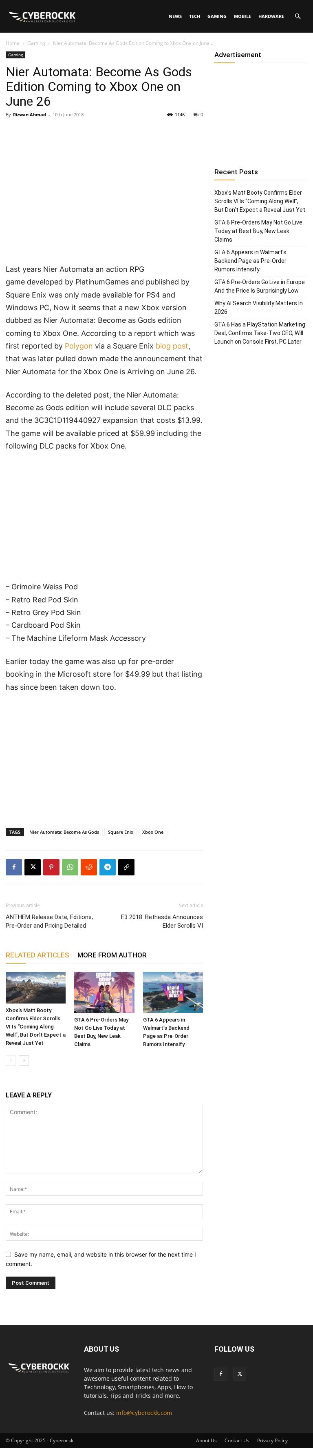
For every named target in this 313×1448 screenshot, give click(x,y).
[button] (297, 16)
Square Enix (120, 832)
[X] (32, 867)
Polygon (79, 346)
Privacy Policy (272, 1440)
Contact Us (237, 1440)
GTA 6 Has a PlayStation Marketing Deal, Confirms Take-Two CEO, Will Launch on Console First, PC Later (259, 333)
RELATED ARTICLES (37, 955)
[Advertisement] (104, 202)
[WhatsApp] (70, 867)
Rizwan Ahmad (29, 114)
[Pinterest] (51, 867)
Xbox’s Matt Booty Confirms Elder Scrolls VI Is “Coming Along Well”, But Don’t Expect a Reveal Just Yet (36, 1026)
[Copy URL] (126, 867)
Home (13, 43)
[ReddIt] (89, 867)
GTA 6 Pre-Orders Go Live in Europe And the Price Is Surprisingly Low (259, 286)
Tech (194, 16)
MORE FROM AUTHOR (112, 955)
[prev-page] (11, 1060)
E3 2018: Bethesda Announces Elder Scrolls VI (162, 921)
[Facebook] (14, 867)
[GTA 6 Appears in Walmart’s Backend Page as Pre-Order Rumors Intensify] (173, 992)
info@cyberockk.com (144, 1413)
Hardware (271, 16)
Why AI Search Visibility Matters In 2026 (258, 307)
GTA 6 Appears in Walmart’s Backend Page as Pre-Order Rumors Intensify (250, 261)
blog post (172, 346)
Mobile (242, 16)
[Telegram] (107, 867)
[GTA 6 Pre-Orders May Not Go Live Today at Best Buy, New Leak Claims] (104, 992)
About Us (206, 1440)
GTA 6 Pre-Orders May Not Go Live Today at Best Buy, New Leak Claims (258, 231)
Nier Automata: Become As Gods (64, 832)
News (175, 16)
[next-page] (24, 1060)
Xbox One (152, 832)
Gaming (217, 16)
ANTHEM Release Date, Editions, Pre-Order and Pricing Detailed (49, 921)
